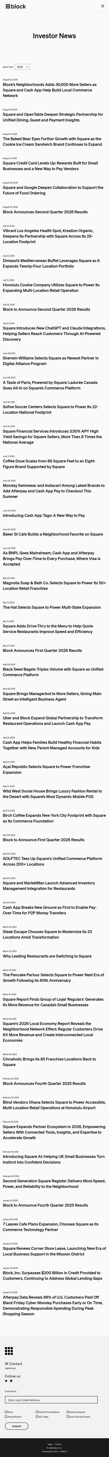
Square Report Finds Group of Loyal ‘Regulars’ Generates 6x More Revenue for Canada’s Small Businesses (53, 1002)
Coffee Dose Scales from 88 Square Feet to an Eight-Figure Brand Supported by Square (49, 463)
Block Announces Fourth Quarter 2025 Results (44, 1083)
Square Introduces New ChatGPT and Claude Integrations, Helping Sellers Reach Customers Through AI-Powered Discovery (54, 333)
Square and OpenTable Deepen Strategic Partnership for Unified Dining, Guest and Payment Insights (53, 117)
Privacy (58, 1444)
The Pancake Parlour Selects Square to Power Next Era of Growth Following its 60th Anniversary (53, 977)
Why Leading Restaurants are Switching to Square (47, 956)
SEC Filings (43, 1416)
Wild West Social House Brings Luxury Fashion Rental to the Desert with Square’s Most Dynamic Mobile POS (52, 793)
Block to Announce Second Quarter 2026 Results (46, 309)
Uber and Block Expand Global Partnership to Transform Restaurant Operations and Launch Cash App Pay (53, 720)
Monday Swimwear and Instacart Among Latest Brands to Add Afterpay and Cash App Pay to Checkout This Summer (54, 491)
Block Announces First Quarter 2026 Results (42, 650)
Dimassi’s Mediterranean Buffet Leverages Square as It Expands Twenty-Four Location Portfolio (51, 263)
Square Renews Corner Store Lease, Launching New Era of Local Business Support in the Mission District (54, 1251)
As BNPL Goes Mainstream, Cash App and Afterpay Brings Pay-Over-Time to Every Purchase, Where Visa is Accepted (51, 558)
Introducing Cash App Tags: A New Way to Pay (44, 515)
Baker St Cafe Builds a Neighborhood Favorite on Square (53, 534)
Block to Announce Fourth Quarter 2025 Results (45, 1205)
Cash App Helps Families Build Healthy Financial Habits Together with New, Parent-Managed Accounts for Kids (52, 745)
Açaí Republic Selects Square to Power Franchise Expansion (46, 769)
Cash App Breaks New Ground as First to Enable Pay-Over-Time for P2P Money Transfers (50, 910)
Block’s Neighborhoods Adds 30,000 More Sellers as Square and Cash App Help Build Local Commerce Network (50, 90)
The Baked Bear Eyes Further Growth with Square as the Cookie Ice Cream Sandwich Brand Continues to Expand (52, 141)
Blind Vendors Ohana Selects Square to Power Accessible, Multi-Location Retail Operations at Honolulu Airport (54, 1105)
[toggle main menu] (102, 5)
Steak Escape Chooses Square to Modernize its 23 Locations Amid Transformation (47, 934)
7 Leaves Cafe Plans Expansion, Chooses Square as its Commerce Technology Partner (51, 1226)
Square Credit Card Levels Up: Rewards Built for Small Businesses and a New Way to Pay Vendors (50, 165)
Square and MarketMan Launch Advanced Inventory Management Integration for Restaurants (49, 885)
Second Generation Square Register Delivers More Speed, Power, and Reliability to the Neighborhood (54, 1183)
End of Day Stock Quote (80, 1416)
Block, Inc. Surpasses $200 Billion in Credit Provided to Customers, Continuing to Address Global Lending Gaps (52, 1275)
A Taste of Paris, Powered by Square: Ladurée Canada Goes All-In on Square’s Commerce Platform (50, 385)
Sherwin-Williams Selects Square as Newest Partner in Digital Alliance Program (51, 360)
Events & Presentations (49, 1412)
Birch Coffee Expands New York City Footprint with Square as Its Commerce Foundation (54, 818)
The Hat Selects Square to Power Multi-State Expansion (52, 607)
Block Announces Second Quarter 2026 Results (45, 211)
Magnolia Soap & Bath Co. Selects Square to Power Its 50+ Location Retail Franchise (54, 585)
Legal (50, 1444)
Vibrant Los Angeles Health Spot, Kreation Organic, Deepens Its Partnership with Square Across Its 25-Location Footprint (48, 236)
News (10, 1412)
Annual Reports (15, 1416)
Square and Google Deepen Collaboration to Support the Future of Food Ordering (53, 190)
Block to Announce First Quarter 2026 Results (43, 839)
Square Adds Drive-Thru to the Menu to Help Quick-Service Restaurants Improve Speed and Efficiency (48, 628)
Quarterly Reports (77, 1412)
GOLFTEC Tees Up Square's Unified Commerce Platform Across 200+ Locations (52, 861)
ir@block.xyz (10, 1368)
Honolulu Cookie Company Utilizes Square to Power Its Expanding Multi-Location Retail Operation (51, 287)
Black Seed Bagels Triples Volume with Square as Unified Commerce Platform (53, 672)
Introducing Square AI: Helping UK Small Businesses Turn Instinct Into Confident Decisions (54, 1159)
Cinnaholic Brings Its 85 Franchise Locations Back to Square (49, 1061)
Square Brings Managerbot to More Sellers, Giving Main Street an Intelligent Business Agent (52, 696)
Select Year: (8, 67)
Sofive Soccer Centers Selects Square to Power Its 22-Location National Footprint (50, 409)
